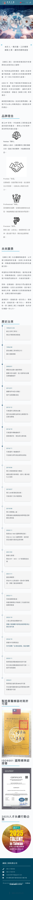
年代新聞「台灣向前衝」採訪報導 (18, 646)
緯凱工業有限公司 (10, 863)
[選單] (30, 2)
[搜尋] (27, 2)
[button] (22, 2)
